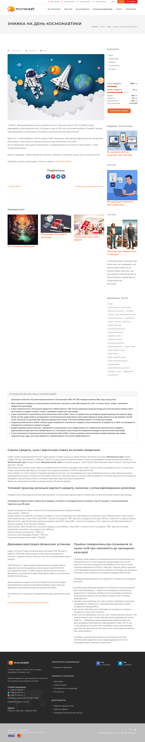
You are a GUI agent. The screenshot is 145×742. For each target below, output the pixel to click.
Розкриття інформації (62, 667)
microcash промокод (115, 318)
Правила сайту (12, 730)
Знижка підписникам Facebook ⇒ (89, 186)
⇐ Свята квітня (14, 186)
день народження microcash (125, 314)
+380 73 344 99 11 (101, 2)
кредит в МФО (113, 354)
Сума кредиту (114, 83)
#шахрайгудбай (113, 364)
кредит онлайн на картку (116, 357)
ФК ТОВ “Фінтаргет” (39, 732)
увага (119, 371)
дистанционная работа (116, 343)
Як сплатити (59, 692)
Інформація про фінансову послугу (68, 713)
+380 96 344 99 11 (85, 2)
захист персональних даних (117, 361)
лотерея (111, 314)
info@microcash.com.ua (18, 702)
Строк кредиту (114, 90)
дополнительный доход (116, 329)
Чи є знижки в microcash (21, 246)
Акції (109, 27)
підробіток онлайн (114, 336)
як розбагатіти (113, 375)
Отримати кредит (119, 111)
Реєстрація (131, 2)
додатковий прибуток (115, 332)
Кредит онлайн (130, 346)
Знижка (118, 322)
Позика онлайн (60, 685)
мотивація (129, 311)
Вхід (121, 2)
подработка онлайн (115, 339)
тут (9, 596)
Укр (112, 2)
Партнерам (58, 681)
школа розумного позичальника (119, 307)
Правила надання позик (64, 706)
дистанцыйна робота (115, 346)
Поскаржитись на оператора (65, 688)
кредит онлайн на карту (116, 350)
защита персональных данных (118, 368)
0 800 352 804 (55, 2)
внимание (111, 371)
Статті (102, 27)
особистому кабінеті (63, 161)
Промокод (126, 322)
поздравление (129, 318)
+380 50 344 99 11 (69, 2)
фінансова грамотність (116, 311)
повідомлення (128, 371)
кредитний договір (114, 325)
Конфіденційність (23, 730)
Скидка (110, 304)
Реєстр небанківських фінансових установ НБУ (28, 602)
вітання (110, 322)
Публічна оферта (61, 709)
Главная (94, 27)
